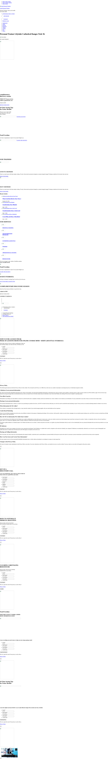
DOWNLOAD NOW (21, 116)
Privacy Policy (5, 315)
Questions (6, 310)
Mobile (4, 484)
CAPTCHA (4, 354)
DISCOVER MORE (4, 176)
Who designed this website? (8, 316)
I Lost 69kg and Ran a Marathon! (11, 216)
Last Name (4, 351)
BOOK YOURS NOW (4, 104)
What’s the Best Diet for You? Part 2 (11, 198)
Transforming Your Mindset (9, 204)
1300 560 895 (6, 16)
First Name (4, 349)
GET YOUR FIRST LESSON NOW (7, 281)
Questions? (6, 19)
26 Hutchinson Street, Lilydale (8, 13)
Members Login (5, 20)
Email (3, 346)
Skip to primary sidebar (7, 2)
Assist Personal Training (5, 8)
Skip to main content (6, 1)
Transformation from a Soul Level (11, 210)
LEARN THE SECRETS (22, 140)
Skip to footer (5, 3)
